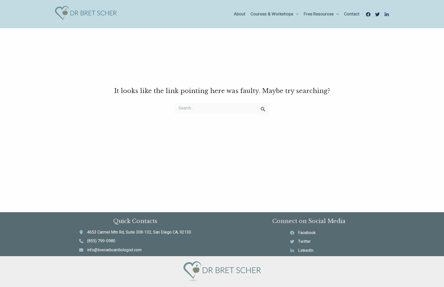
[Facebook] (368, 14)
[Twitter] (377, 14)
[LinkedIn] (386, 14)
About (239, 13)
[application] (296, 14)
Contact (351, 13)
